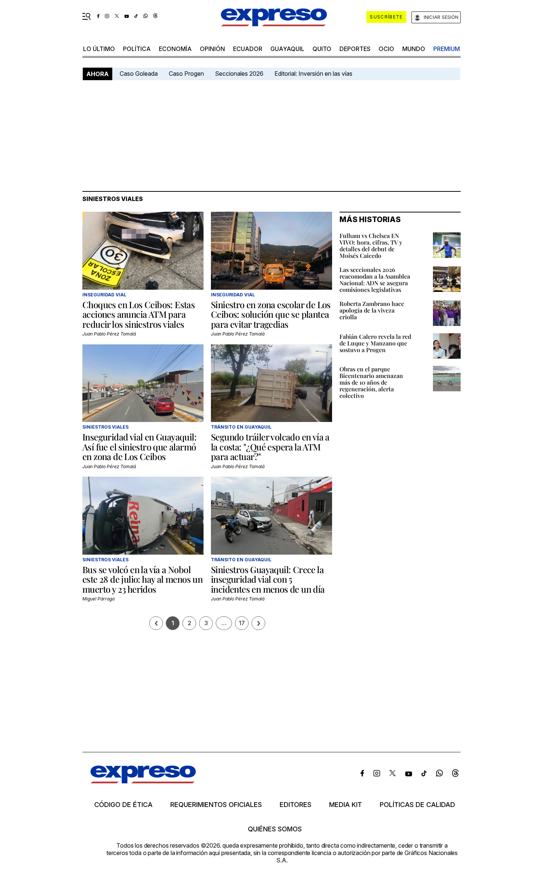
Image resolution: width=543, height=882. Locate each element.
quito (322, 48)
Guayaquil (287, 48)
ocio (386, 48)
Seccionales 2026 (239, 73)
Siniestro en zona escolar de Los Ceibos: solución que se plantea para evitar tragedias (271, 314)
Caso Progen (186, 73)
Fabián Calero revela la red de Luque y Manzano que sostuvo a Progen (375, 343)
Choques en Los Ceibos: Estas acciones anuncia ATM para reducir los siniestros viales (138, 314)
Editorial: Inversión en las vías (313, 73)
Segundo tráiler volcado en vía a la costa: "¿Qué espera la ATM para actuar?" (270, 446)
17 (242, 623)
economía (175, 48)
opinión (212, 48)
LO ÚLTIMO (99, 48)
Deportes (354, 48)
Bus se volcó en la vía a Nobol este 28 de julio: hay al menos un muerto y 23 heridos (142, 579)
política (137, 48)
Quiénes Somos (275, 829)
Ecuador (247, 48)
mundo (413, 48)
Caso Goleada (139, 73)
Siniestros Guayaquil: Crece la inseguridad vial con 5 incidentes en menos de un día (268, 579)
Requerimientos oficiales (216, 804)
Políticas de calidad (417, 804)
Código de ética (123, 804)
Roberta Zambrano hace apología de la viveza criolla (371, 310)
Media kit (345, 804)
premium (446, 48)
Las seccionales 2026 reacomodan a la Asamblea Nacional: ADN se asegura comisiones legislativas (374, 279)
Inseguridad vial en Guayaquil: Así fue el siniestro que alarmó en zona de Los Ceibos (139, 446)
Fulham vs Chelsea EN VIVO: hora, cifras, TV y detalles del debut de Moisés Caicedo (370, 245)
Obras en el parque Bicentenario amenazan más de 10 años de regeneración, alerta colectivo (371, 382)
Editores (295, 804)
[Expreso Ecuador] (143, 781)
